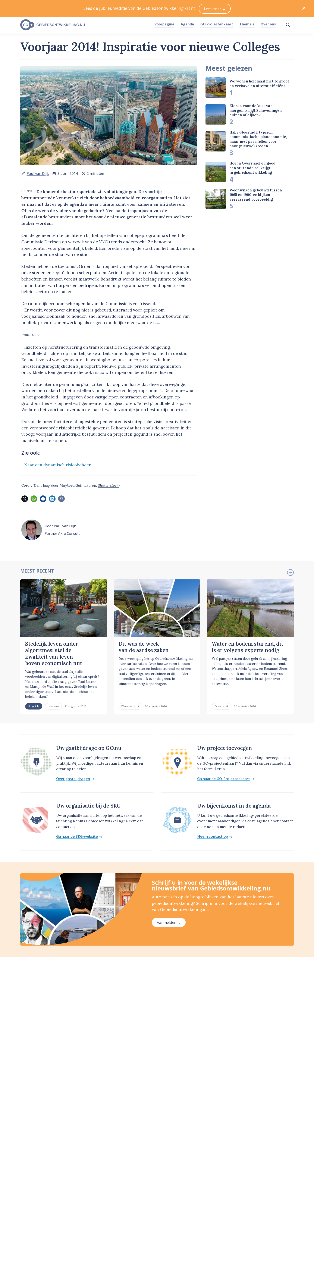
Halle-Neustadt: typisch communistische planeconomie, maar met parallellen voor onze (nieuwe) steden (258, 139)
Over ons (268, 24)
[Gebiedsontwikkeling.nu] (85, 25)
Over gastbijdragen (73, 779)
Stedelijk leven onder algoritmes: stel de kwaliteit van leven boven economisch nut (53, 653)
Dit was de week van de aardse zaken (144, 647)
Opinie (28, 190)
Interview (53, 706)
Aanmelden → (169, 922)
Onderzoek (221, 706)
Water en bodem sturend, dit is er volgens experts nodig (247, 647)
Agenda (187, 24)
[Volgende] (290, 572)
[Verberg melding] (304, 8)
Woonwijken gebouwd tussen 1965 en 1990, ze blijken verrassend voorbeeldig (255, 195)
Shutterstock (108, 485)
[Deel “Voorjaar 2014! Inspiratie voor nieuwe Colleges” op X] (24, 498)
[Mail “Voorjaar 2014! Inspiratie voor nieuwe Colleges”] (61, 498)
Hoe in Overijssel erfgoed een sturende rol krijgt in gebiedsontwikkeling (252, 168)
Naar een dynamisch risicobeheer (57, 464)
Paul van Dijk (38, 173)
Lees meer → (215, 8)
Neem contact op (212, 836)
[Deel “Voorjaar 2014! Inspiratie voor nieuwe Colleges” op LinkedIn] (52, 498)
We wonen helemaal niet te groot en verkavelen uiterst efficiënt (259, 83)
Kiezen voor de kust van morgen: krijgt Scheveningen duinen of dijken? (255, 110)
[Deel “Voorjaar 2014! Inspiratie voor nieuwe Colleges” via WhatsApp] (34, 498)
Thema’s (246, 24)
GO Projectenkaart (216, 24)
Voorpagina (164, 24)
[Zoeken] (288, 25)
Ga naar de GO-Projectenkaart (223, 779)
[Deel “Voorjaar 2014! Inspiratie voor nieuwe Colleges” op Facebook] (43, 498)
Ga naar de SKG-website (77, 836)
